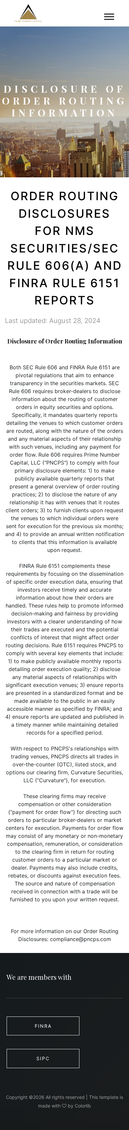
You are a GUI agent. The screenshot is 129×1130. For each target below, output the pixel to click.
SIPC (43, 1058)
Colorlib (83, 1105)
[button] (108, 15)
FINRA (43, 1026)
